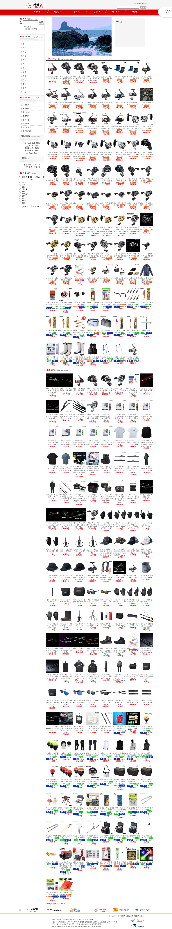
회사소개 (112, 916)
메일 (59, 926)
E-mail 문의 (32, 153)
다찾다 (165, 12)
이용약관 (119, 916)
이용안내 (141, 916)
